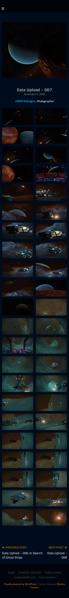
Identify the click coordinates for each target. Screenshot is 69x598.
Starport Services (30, 572)
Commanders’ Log (25, 577)
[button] (17, 116)
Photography (47, 577)
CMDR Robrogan (25, 101)
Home (11, 572)
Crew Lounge (53, 572)
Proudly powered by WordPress (20, 584)
